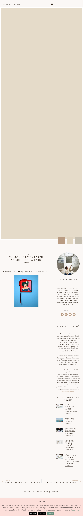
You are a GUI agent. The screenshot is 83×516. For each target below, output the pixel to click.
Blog (21, 271)
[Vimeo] (74, 314)
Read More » (69, 413)
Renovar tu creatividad (71, 430)
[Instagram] (62, 314)
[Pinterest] (66, 314)
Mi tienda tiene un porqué (69, 443)
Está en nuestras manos (69, 407)
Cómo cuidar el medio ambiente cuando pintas (72, 458)
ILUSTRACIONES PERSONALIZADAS (36, 271)
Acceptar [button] (33, 513)
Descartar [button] (42, 513)
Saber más (75, 510)
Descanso (69, 419)
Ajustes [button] (50, 513)
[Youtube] (70, 314)
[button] (51, 3)
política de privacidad (68, 391)
